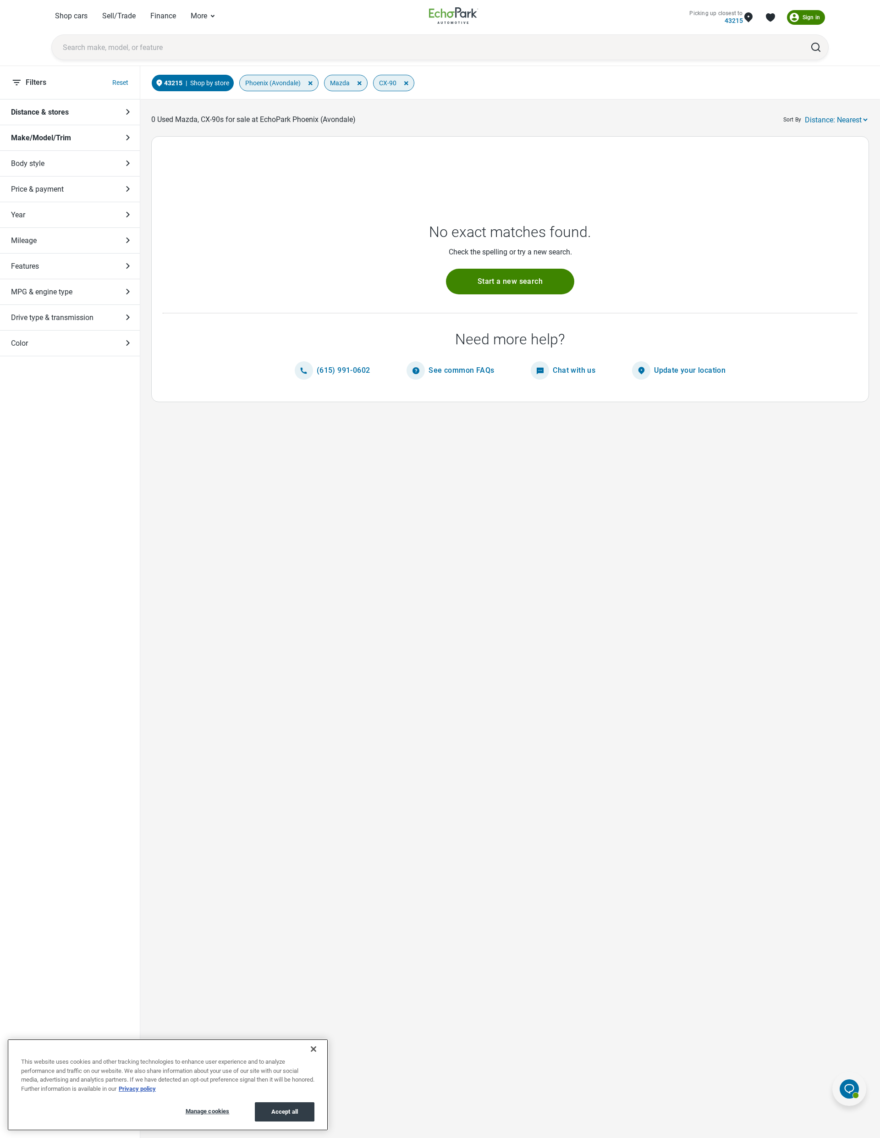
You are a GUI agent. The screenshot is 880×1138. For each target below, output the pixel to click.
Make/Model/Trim (41, 137)
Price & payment (37, 189)
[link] (453, 17)
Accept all (284, 1111)
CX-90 (387, 83)
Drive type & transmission (52, 317)
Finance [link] (163, 15)
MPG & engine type (41, 291)
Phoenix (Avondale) (273, 83)
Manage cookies (208, 1111)
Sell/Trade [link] (119, 15)
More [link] (199, 15)
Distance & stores (40, 112)
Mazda (340, 83)
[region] (167, 1085)
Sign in (811, 17)
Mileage (24, 240)
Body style (27, 163)
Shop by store (209, 83)
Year (18, 214)
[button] (510, 281)
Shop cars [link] (71, 15)
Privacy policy (137, 1088)
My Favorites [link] (770, 17)
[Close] (313, 1049)
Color (19, 343)
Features (25, 266)
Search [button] (816, 47)
